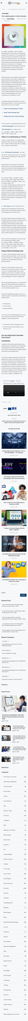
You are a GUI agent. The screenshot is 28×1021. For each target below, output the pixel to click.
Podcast (15, 936)
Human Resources (15, 883)
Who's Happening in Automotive (15, 1014)
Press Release (15, 941)
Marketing (15, 907)
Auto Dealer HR (15, 801)
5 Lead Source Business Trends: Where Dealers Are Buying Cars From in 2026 (13, 611)
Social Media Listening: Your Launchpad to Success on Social (14, 580)
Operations (15, 932)
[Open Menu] (26, 3)
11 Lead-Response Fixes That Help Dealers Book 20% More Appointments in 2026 (12, 624)
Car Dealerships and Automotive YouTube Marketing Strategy (14, 554)
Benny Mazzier (5, 667)
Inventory (15, 893)
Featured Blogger (15, 854)
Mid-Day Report (15, 912)
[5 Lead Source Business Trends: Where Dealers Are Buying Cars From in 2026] (6, 728)
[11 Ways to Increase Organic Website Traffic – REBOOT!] (14, 518)
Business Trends (15, 810)
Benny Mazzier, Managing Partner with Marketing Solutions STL (13, 661)
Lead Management (15, 902)
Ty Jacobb (4, 641)
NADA (15, 917)
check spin (4, 402)
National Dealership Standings (15, 922)
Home (3, 9)
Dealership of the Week (15, 830)
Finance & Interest (15, 859)
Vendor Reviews (15, 999)
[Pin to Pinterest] (15, 408)
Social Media (15, 970)
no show (15, 927)
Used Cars (15, 995)
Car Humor (15, 815)
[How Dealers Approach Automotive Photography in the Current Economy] (14, 466)
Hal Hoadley (5, 676)
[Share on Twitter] (14, 408)
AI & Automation (15, 786)
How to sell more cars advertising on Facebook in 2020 (14, 503)
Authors (15, 796)
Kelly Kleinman (5, 658)
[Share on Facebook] (13, 408)
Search (3, 592)
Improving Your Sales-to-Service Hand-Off (12, 679)
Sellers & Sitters (15, 961)
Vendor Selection (15, 1004)
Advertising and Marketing (15, 781)
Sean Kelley (15, 956)
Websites (15, 1009)
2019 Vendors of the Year (15, 777)
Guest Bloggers (15, 878)
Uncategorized (15, 990)
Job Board (15, 898)
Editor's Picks (15, 839)
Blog (15, 806)
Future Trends (15, 873)
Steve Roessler (15, 975)
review (9, 402)
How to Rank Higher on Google (9, 653)
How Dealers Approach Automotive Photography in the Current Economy (14, 477)
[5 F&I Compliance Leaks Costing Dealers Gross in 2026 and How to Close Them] (6, 759)
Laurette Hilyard (6, 650)
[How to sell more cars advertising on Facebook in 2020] (14, 492)
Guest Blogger (10, 18)
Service (15, 965)
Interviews (15, 888)
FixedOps (15, 864)
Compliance (15, 820)
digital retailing (15, 835)
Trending (15, 985)
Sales (15, 951)
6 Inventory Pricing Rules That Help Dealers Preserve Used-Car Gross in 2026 (12, 605)
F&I (15, 849)
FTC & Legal (15, 869)
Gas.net (12, 380)
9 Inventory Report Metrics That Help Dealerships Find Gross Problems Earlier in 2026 (13, 618)
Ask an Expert (15, 791)
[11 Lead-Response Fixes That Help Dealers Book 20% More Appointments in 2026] (6, 749)
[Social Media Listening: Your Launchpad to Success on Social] (14, 569)
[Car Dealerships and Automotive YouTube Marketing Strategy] (14, 544)
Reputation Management (15, 946)
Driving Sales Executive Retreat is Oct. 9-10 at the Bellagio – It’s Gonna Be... (14, 451)
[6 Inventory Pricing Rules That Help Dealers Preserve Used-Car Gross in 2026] (14, 704)
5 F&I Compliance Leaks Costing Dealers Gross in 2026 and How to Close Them (13, 631)
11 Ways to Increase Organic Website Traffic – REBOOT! (14, 529)
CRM (15, 825)
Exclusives (15, 844)
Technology (15, 980)
